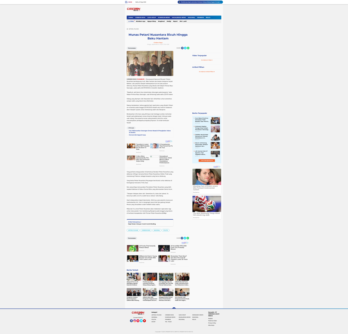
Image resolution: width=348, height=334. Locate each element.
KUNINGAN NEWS (164, 17)
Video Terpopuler (199, 56)
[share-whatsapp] (188, 48)
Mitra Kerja (211, 325)
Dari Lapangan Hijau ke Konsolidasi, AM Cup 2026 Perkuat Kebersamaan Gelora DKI (201, 2)
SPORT (176, 21)
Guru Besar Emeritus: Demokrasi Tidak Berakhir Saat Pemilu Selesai (201, 119)
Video (132, 21)
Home (130, 2)
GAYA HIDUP (151, 17)
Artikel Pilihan (198, 67)
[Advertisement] (182, 78)
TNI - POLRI (184, 21)
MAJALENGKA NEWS (179, 17)
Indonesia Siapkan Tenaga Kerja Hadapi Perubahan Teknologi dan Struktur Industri (201, 128)
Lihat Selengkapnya (206, 160)
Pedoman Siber (212, 320)
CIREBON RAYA (140, 17)
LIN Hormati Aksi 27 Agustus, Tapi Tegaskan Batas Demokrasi (201, 152)
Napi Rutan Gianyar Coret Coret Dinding (142, 224)
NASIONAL (191, 17)
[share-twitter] (185, 48)
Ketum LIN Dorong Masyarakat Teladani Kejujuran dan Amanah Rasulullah (201, 144)
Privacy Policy (212, 323)
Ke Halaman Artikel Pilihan (206, 71)
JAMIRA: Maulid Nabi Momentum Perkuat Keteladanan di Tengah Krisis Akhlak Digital (201, 136)
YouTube (145, 323)
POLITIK (165, 230)
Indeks (131, 17)
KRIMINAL (154, 317)
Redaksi (210, 318)
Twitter (142, 323)
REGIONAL (162, 21)
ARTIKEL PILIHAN (133, 230)
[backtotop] (174, 309)
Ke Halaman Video (206, 60)
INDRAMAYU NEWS (197, 315)
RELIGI (208, 17)
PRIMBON (200, 17)
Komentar (133, 48)
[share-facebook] (182, 48)
